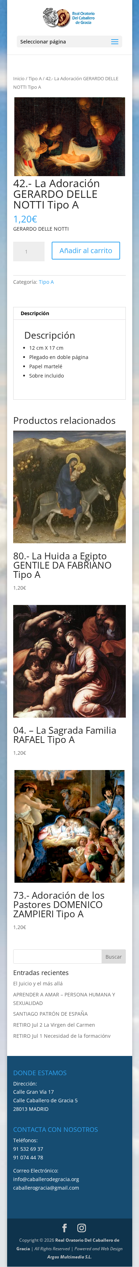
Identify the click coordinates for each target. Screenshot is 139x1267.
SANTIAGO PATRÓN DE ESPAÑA (50, 1013)
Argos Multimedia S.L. (69, 1257)
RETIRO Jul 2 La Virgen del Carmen (54, 1024)
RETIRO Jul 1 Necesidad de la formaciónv (61, 1035)
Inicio (19, 78)
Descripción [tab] (35, 313)
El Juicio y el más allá (38, 983)
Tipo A (35, 78)
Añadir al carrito (86, 250)
